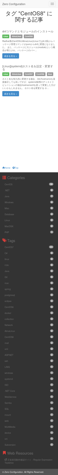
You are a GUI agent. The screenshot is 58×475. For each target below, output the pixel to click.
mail (28, 342)
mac (28, 283)
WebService (28, 396)
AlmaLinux (28, 330)
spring (28, 289)
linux (28, 259)
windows (28, 372)
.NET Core (28, 390)
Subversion (28, 444)
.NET (28, 190)
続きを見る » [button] (10, 55)
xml (28, 348)
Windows (28, 202)
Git (28, 277)
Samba (28, 402)
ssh (28, 360)
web (28, 420)
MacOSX (28, 226)
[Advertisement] (29, 133)
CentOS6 (28, 307)
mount (28, 414)
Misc (28, 208)
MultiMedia (28, 426)
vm (28, 438)
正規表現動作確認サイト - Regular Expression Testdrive (28, 461)
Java (28, 196)
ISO (28, 384)
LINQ (28, 366)
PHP (28, 232)
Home (7, 167)
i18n (28, 265)
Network (28, 324)
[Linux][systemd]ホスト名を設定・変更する (27, 67)
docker (28, 313)
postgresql (28, 295)
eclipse (28, 301)
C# (28, 253)
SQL (28, 408)
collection (28, 319)
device (28, 432)
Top (16, 167)
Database (28, 214)
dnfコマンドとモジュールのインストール (28, 31)
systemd (28, 378)
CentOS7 (28, 247)
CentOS (28, 184)
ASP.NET (28, 354)
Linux (28, 220)
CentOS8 (28, 336)
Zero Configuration (13, 4)
